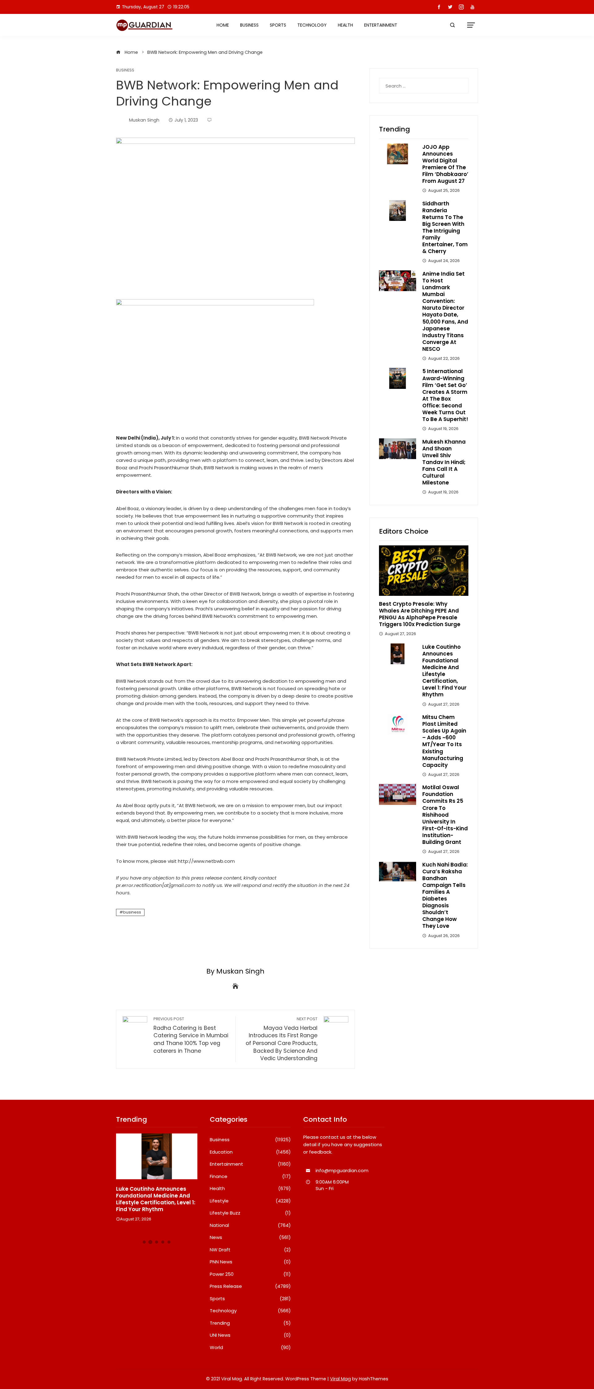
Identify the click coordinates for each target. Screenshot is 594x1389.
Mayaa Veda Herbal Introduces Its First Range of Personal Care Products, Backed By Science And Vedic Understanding (281, 1039)
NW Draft (250, 1250)
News (250, 1237)
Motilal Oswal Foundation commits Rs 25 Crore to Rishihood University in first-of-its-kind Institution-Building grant (445, 815)
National (250, 1225)
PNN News (250, 1262)
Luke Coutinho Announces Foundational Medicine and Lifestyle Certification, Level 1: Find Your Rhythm (444, 671)
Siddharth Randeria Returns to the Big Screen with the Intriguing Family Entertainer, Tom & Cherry (445, 227)
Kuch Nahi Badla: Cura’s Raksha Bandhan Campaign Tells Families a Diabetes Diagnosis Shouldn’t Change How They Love (445, 895)
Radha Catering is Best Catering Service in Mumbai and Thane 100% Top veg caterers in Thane (190, 1035)
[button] (144, 1242)
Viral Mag (340, 1379)
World (250, 1347)
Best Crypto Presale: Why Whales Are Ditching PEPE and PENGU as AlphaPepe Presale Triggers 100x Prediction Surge (419, 614)
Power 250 (250, 1274)
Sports (278, 25)
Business (249, 25)
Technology (312, 25)
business (132, 912)
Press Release (250, 1286)
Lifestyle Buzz (250, 1213)
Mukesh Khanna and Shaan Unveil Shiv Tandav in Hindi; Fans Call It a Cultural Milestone (444, 462)
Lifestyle (250, 1201)
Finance (250, 1176)
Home (223, 25)
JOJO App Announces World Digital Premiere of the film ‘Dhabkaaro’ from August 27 (445, 164)
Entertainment (380, 25)
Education (250, 1152)
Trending (250, 1323)
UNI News (250, 1335)
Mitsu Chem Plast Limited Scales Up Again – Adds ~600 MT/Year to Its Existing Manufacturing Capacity (444, 741)
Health (345, 25)
